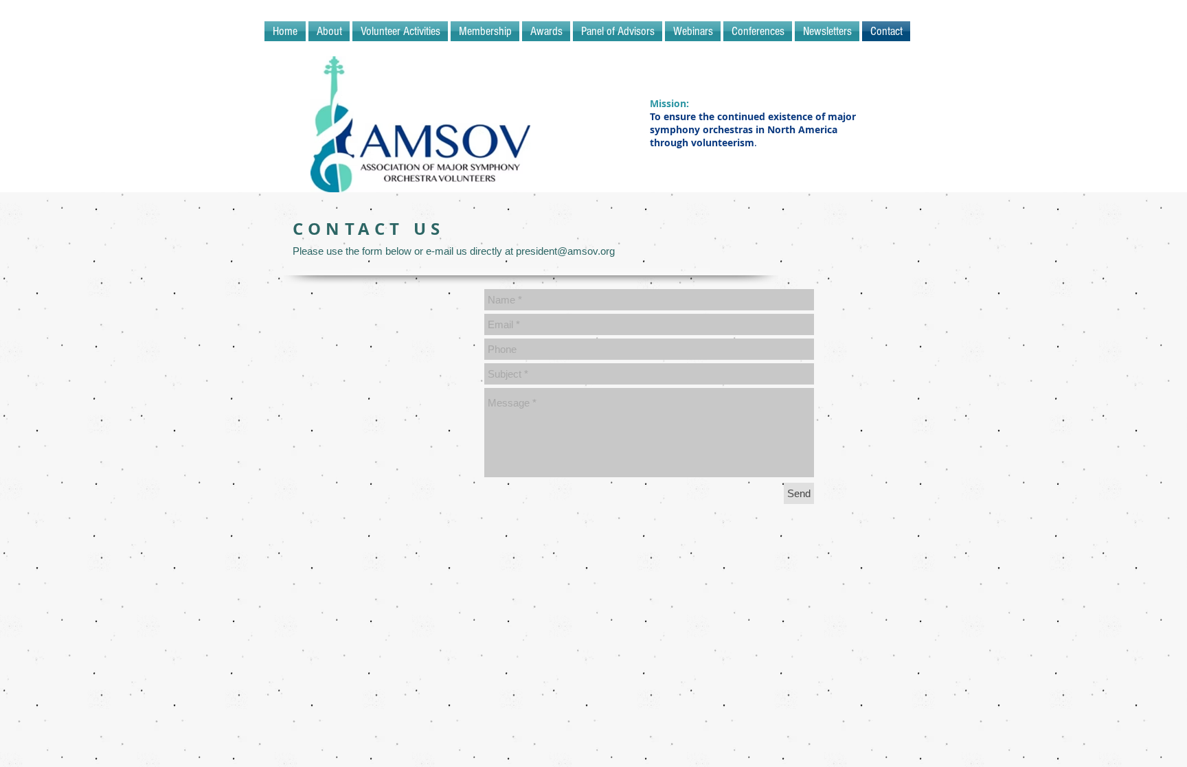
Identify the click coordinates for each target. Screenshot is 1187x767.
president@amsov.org (565, 251)
